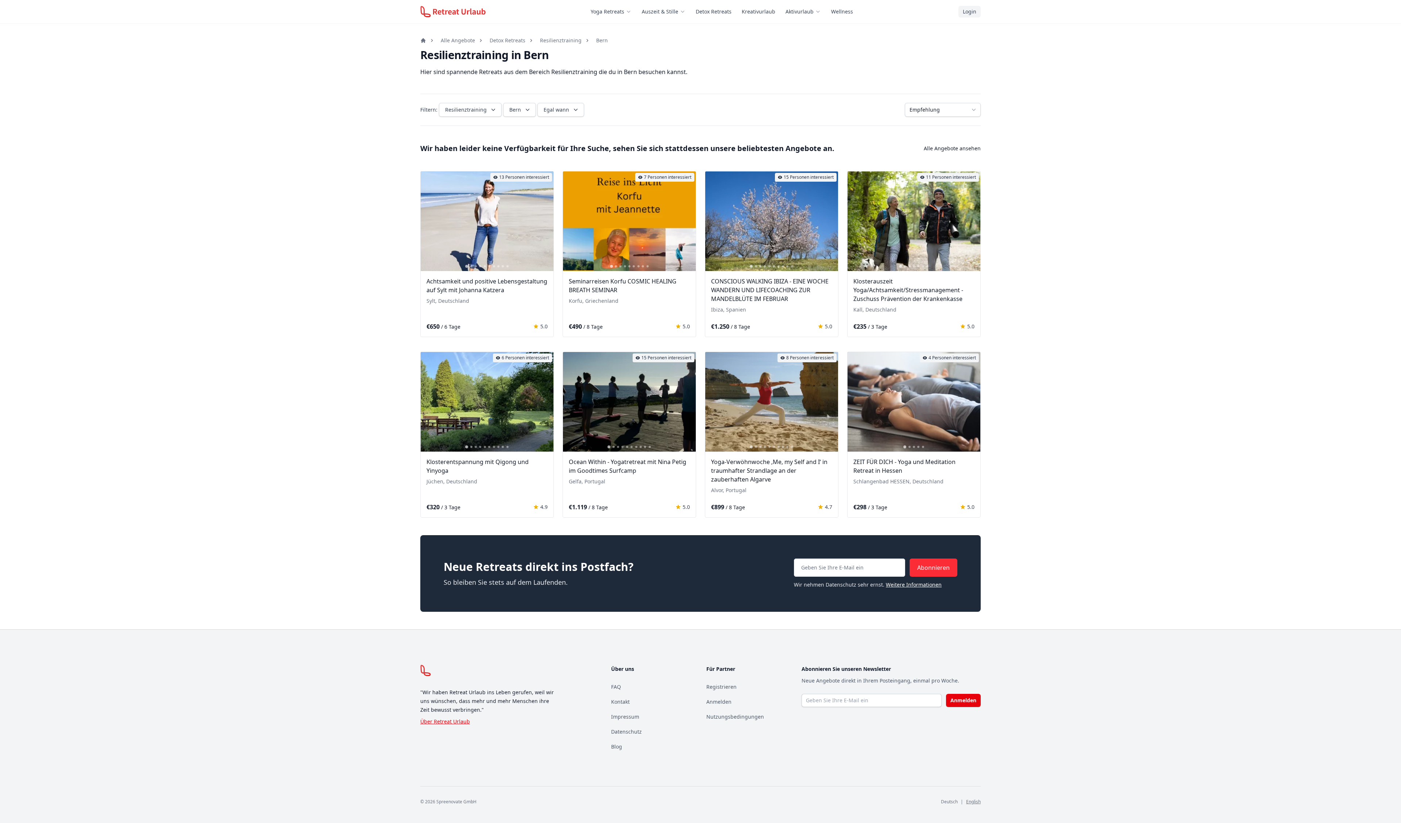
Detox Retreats (714, 11)
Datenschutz (626, 731)
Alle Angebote (458, 40)
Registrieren (721, 686)
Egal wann (556, 109)
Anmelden (719, 701)
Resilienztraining (561, 40)
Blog (616, 746)
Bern (602, 40)
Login (969, 11)
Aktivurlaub (800, 11)
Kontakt (620, 701)
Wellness (842, 11)
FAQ (616, 686)
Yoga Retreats (607, 11)
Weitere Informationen (914, 584)
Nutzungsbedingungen (735, 716)
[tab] (466, 266)
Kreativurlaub (758, 11)
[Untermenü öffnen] (631, 11)
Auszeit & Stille (660, 11)
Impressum (625, 716)
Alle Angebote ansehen (952, 148)
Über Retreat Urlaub (445, 721)
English (973, 802)
